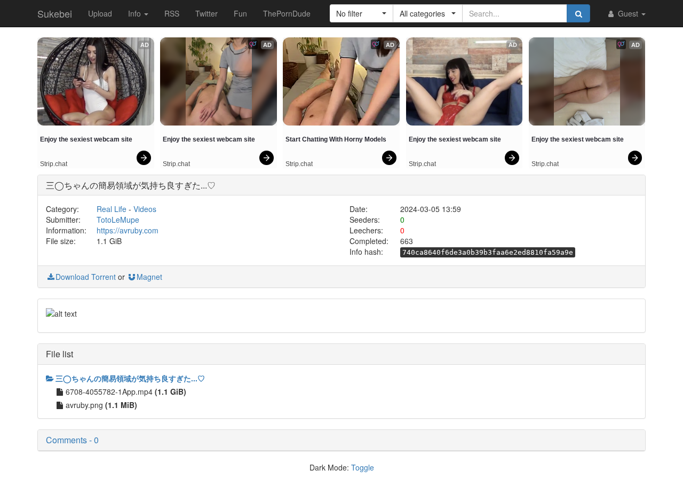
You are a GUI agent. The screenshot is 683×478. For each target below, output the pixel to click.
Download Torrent (85, 276)
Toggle (362, 467)
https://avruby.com (127, 230)
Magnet (149, 276)
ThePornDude (287, 13)
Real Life (111, 208)
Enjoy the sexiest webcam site (86, 139)
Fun (240, 13)
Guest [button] (628, 13)
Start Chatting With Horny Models (335, 139)
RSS (171, 13)
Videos (144, 208)
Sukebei (54, 13)
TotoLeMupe (118, 219)
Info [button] (135, 13)
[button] (361, 13)
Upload (100, 13)
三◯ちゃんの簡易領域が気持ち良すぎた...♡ (130, 378)
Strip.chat (53, 164)
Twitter (206, 13)
